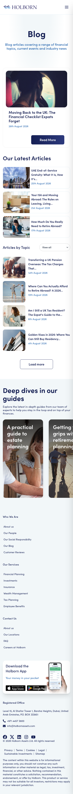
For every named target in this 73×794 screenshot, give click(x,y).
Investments (10, 580)
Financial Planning (14, 574)
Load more (36, 364)
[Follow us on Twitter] (12, 737)
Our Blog (9, 546)
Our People (10, 533)
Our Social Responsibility (17, 539)
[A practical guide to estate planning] (23, 458)
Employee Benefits (14, 606)
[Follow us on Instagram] (26, 737)
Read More (48, 139)
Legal (41, 750)
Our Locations (11, 634)
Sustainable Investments (18, 753)
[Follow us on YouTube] (33, 737)
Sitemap (40, 753)
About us (9, 526)
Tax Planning (11, 599)
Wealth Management (16, 593)
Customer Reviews (14, 552)
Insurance (9, 587)
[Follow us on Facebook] (5, 737)
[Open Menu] (66, 7)
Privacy (8, 750)
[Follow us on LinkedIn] (19, 737)
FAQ (6, 641)
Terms (19, 750)
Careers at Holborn (15, 647)
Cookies (30, 750)
